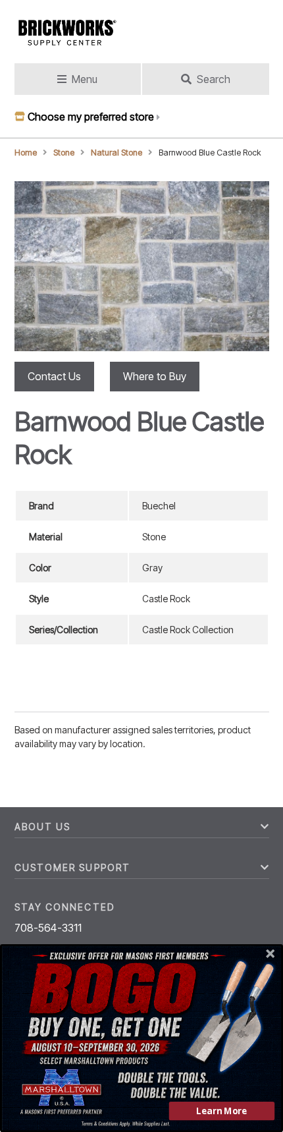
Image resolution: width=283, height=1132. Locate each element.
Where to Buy (154, 376)
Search (213, 79)
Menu (84, 79)
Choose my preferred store (91, 116)
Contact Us (54, 376)
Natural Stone (116, 152)
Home (25, 152)
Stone (63, 152)
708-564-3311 (48, 927)
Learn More (221, 1111)
